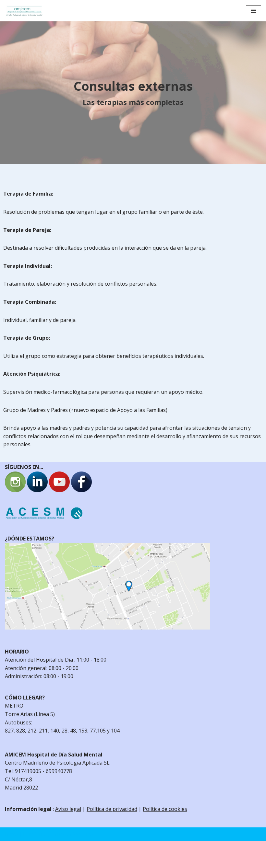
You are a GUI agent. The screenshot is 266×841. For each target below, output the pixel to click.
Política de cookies (165, 809)
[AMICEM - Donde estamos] (107, 627)
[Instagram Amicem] (15, 490)
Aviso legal (68, 809)
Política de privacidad (112, 809)
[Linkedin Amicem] (37, 490)
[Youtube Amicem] (59, 490)
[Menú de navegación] (253, 10)
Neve (11, 833)
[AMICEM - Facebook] (81, 490)
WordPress (82, 833)
